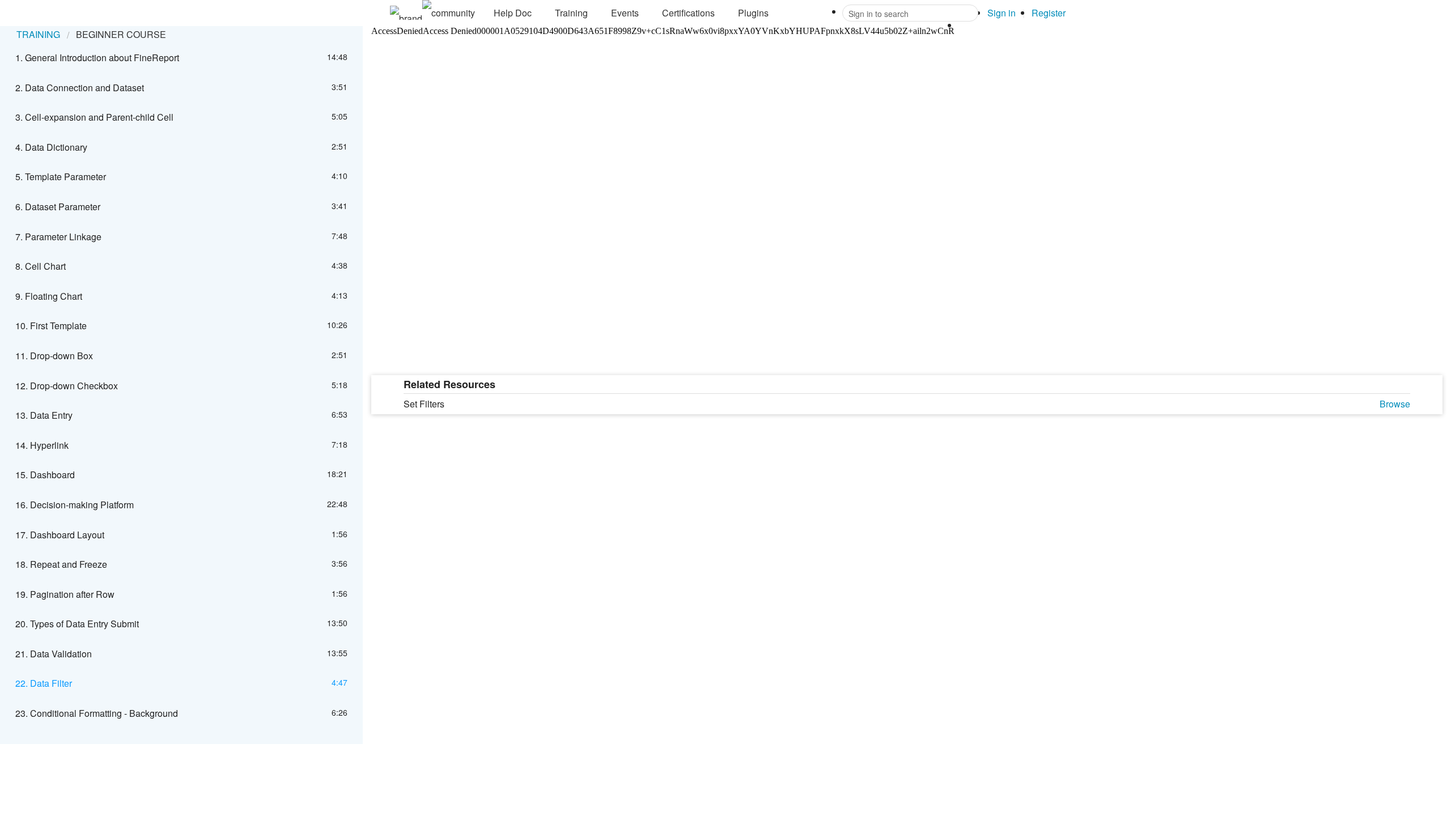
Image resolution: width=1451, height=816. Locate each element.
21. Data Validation (53, 653)
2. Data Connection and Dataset (79, 87)
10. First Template (51, 325)
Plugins (753, 12)
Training (571, 12)
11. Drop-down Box (54, 355)
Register (1049, 12)
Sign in (1001, 12)
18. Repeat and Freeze (61, 564)
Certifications (688, 12)
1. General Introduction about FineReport (97, 57)
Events (625, 12)
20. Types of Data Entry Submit (77, 623)
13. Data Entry (44, 415)
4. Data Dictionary (51, 147)
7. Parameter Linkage (58, 236)
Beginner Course (121, 34)
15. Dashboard (45, 474)
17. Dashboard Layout (59, 534)
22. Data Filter (43, 683)
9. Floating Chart (48, 296)
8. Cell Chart (40, 266)
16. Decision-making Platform (74, 504)
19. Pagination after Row (64, 594)
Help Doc (513, 12)
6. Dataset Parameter (57, 206)
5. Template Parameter (60, 176)
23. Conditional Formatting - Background (96, 713)
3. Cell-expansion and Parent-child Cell (94, 117)
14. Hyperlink (42, 445)
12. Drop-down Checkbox (66, 385)
